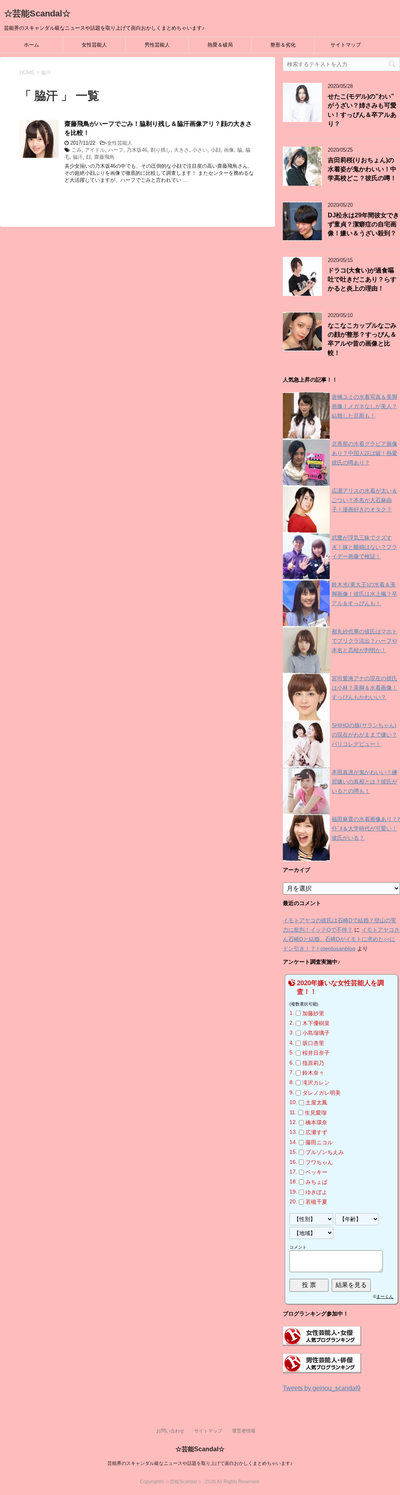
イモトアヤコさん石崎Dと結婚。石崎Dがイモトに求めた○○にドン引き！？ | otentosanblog (341, 939)
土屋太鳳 (316, 1102)
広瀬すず (316, 1132)
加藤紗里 (313, 1013)
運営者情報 (243, 1431)
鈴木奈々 (313, 1073)
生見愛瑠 (316, 1113)
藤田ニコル (319, 1142)
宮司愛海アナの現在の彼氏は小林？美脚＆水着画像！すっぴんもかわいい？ (364, 687)
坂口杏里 (313, 1043)
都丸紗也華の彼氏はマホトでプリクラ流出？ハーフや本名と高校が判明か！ (364, 640)
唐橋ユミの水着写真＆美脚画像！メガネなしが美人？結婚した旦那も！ (364, 406)
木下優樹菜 (316, 1023)
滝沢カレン (316, 1083)
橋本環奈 (316, 1122)
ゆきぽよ (316, 1192)
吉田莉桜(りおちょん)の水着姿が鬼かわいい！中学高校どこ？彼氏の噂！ (362, 169)
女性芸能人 (94, 45)
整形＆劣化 (283, 45)
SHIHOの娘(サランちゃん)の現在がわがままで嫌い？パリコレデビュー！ (364, 734)
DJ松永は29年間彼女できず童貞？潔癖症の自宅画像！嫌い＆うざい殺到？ (363, 224)
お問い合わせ (170, 1431)
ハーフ (115, 150)
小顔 (216, 150)
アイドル (95, 150)
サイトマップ (345, 45)
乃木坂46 (137, 150)
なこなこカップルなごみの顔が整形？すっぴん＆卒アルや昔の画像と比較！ (362, 339)
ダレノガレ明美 (321, 1093)
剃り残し (160, 150)
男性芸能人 (157, 45)
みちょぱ (316, 1182)
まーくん (384, 1296)
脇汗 (78, 157)
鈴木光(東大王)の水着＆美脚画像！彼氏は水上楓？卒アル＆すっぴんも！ (364, 593)
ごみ (76, 150)
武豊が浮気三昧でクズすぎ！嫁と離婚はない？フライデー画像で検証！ (364, 546)
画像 (229, 150)
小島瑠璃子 (316, 1033)
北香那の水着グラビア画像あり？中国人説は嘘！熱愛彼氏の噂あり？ (364, 453)
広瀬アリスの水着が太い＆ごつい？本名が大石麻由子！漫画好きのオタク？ (364, 500)
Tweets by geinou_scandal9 (322, 1388)
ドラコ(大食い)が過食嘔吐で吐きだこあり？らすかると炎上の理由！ (362, 279)
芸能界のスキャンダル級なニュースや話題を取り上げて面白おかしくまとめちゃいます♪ (200, 1463)
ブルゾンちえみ (324, 1152)
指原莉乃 (313, 1063)
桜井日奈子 (316, 1053)
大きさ (181, 150)
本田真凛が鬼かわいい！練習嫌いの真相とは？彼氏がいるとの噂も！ (364, 781)
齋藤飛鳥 (104, 157)
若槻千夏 (316, 1202)
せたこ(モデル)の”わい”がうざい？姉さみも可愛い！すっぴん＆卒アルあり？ (362, 110)
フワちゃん (319, 1162)
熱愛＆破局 (220, 45)
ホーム (31, 45)
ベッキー (316, 1172)
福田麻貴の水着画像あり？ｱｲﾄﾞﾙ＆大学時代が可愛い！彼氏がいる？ (366, 828)
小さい (199, 150)
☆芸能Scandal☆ (37, 13)
